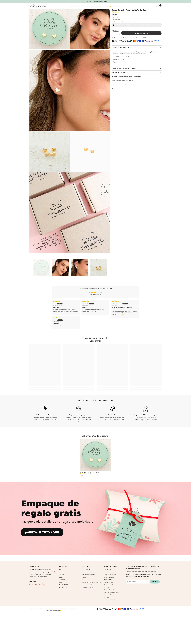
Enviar (113, 314)
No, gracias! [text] (114, 318)
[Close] (130, 291)
